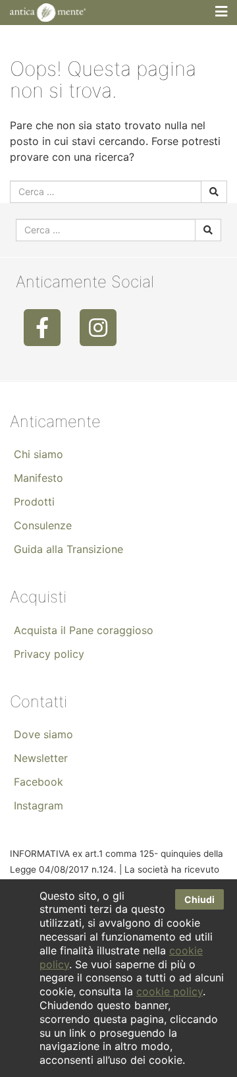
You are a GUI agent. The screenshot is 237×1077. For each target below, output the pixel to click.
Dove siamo (43, 734)
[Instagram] (98, 327)
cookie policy (169, 991)
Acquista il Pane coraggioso (83, 630)
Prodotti (34, 501)
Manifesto (38, 477)
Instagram (38, 805)
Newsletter (41, 758)
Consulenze (43, 525)
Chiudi (199, 899)
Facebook (38, 781)
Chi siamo (38, 454)
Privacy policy (49, 653)
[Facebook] (42, 327)
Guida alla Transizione (68, 549)
